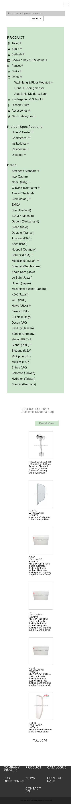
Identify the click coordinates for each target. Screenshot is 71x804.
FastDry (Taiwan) (23, 328)
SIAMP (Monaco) (23, 215)
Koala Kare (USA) (23, 272)
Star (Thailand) (21, 210)
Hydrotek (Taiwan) (23, 378)
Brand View (46, 423)
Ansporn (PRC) (21, 238)
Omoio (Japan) (21, 283)
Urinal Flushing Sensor (29, 88)
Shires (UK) (19, 367)
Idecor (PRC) (20, 339)
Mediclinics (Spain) (24, 260)
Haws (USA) (20, 305)
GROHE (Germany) (25, 187)
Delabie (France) (22, 232)
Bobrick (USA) (21, 255)
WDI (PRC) (19, 300)
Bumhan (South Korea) (26, 266)
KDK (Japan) (20, 294)
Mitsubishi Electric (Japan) (29, 288)
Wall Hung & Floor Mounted (32, 82)
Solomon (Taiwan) (23, 373)
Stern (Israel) (20, 199)
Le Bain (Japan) (22, 277)
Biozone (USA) (21, 350)
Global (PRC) (21, 345)
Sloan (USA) (20, 227)
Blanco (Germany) (23, 333)
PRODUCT (29, 409)
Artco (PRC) (19, 243)
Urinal (43, 409)
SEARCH (36, 18)
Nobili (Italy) (20, 182)
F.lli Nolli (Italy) (21, 316)
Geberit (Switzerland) (25, 221)
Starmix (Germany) (24, 384)
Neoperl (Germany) (24, 249)
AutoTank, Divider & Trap (30, 93)
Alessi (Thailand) (23, 193)
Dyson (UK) (19, 322)
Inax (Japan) (20, 176)
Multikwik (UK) (21, 361)
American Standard (24, 170)
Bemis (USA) (20, 311)
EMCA (16, 204)
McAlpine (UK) (21, 356)
